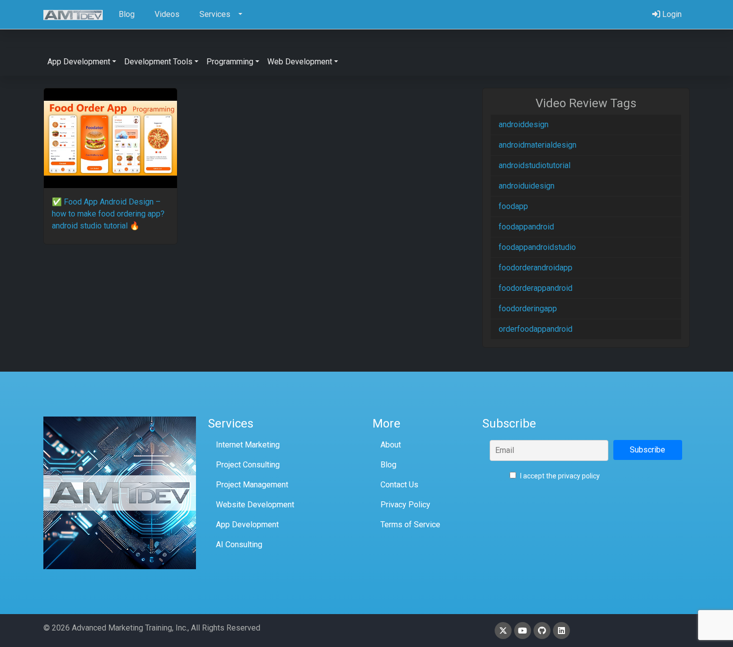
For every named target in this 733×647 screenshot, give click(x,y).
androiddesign (524, 124)
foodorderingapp (528, 308)
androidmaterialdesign (537, 145)
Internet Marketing (248, 444)
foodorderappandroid (535, 288)
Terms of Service (410, 524)
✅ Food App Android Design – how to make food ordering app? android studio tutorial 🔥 (108, 213)
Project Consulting (248, 464)
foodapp (513, 206)
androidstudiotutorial (534, 165)
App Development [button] (78, 61)
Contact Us (399, 484)
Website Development (255, 504)
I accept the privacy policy (559, 476)
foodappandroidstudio (537, 247)
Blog (388, 464)
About (390, 444)
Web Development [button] (299, 61)
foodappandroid (526, 226)
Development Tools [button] (158, 61)
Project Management (252, 484)
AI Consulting (239, 544)
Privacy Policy (405, 504)
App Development (247, 524)
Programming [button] (229, 61)
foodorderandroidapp (535, 267)
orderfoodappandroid (535, 329)
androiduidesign (526, 186)
